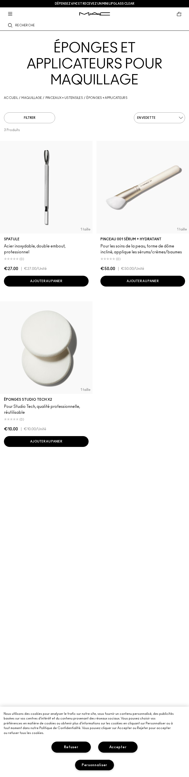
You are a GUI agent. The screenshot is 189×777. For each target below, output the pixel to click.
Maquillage (31, 97)
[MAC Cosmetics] (94, 13)
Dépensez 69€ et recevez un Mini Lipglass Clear (94, 3)
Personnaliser (94, 765)
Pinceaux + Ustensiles (64, 97)
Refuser (71, 747)
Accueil (11, 97)
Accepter (118, 747)
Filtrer (29, 117)
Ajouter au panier (46, 281)
